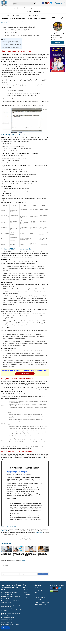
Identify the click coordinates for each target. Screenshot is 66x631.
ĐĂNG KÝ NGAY (25, 373)
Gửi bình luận (43, 573)
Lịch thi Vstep (35, 8)
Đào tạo (37, 587)
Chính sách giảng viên (40, 597)
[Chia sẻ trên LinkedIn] (30, 539)
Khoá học (24, 8)
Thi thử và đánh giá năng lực (42, 599)
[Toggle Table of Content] (19, 39)
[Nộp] (34, 3)
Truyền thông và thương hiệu (42, 602)
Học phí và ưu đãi (39, 595)
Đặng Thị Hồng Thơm (23, 21)
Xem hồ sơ (57, 42)
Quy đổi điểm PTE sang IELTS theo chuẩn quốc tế (18, 554)
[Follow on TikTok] (46, 3)
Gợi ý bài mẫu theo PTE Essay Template (10, 47)
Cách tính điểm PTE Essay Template (11, 42)
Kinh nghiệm (56, 8)
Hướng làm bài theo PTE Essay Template (11, 46)
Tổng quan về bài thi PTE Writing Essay (10, 41)
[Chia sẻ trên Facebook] (20, 539)
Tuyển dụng (37, 11)
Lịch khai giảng (45, 8)
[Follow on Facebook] (43, 3)
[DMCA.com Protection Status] (54, 591)
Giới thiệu (16, 8)
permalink (23, 560)
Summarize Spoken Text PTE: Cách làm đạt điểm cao (43, 554)
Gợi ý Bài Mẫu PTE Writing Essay (8, 526)
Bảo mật (37, 592)
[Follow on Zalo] (51, 3)
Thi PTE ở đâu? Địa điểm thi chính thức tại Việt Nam (30, 554)
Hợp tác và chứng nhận (40, 604)
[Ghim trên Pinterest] (27, 539)
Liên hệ (7, 627)
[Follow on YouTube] (48, 3)
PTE (8, 15)
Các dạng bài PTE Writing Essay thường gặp (12, 44)
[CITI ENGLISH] (6, 3)
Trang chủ (8, 8)
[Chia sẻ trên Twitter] (22, 539)
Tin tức (29, 11)
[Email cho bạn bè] (25, 539)
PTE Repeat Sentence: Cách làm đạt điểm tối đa (6, 554)
